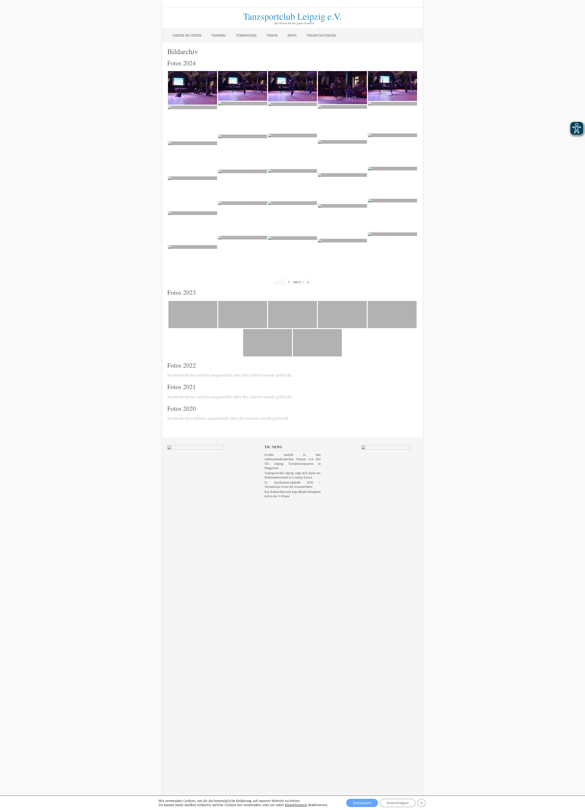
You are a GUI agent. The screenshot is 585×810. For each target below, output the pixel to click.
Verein (272, 35)
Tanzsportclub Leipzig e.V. (292, 15)
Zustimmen (362, 803)
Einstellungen (296, 805)
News (292, 35)
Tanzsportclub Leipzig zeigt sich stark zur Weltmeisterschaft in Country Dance (292, 475)
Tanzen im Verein (186, 35)
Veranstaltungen (321, 35)
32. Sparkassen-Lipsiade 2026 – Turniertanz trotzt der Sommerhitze (292, 484)
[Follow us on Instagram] (404, 4)
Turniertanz (246, 35)
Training (218, 35)
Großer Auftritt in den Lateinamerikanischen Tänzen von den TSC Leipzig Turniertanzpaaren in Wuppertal (292, 461)
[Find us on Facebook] (398, 4)
